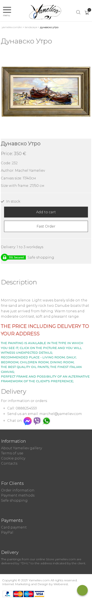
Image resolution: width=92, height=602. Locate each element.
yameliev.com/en (12, 27)
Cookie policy (13, 458)
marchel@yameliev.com (60, 414)
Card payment (14, 527)
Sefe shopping (14, 500)
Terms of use (12, 453)
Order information (17, 490)
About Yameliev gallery (21, 448)
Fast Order (46, 226)
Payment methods (17, 495)
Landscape (31, 27)
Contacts (9, 463)
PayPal (7, 532)
